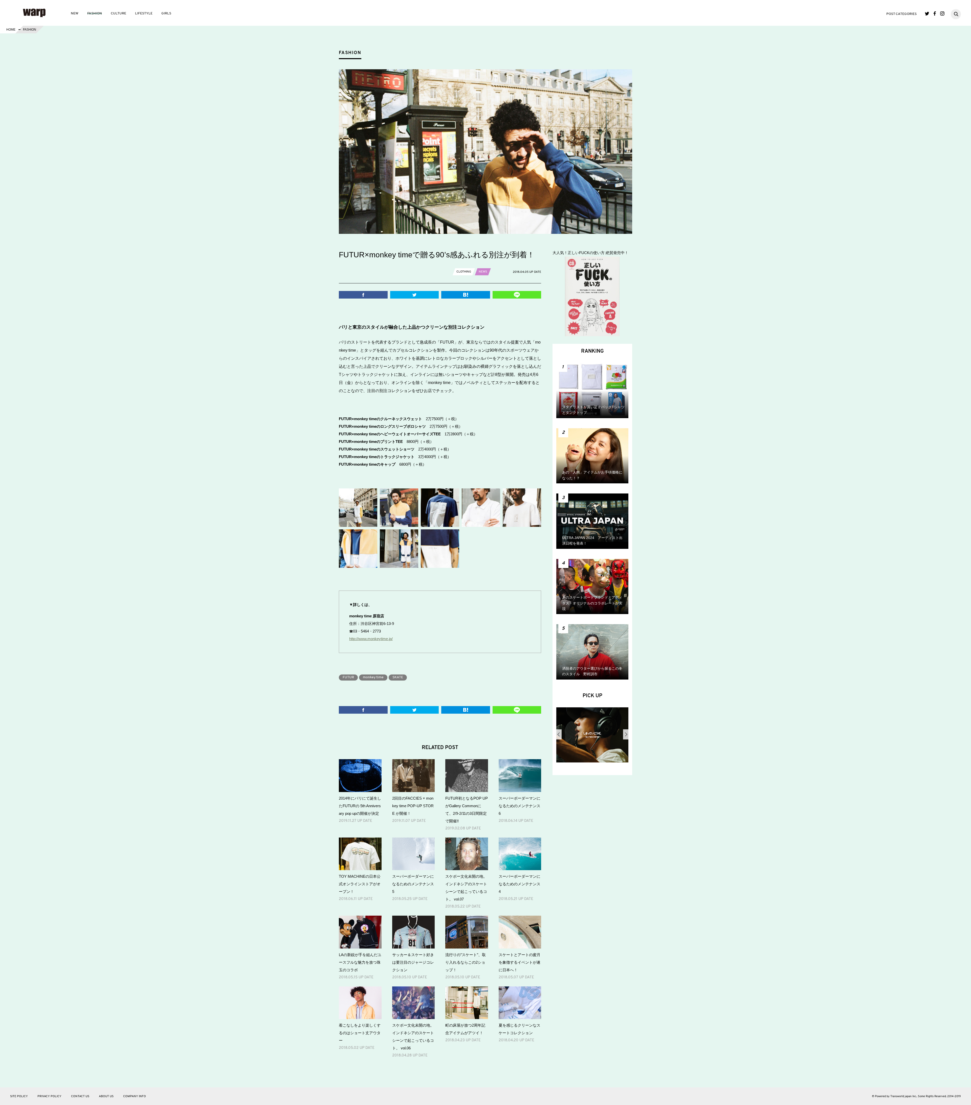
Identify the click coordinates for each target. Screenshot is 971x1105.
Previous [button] (559, 734)
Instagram (942, 13)
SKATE (397, 677)
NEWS (483, 271)
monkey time (373, 677)
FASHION (94, 13)
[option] (592, 736)
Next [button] (625, 734)
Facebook (935, 13)
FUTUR (348, 677)
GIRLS (166, 13)
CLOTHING (463, 271)
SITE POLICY (19, 1096)
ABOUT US (106, 1096)
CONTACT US (80, 1096)
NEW (74, 13)
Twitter (927, 13)
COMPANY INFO (134, 1096)
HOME (10, 29)
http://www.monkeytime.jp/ (371, 639)
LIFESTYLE (143, 13)
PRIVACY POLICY (49, 1096)
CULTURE (118, 13)
